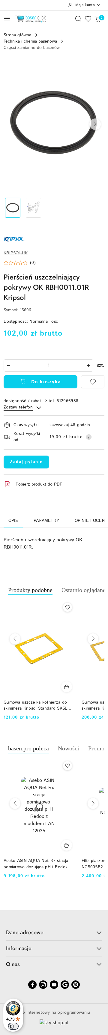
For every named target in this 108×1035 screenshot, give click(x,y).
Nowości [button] (68, 748)
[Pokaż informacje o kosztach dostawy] (89, 437)
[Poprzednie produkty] (15, 639)
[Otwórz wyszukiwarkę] (78, 18)
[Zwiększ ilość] (88, 365)
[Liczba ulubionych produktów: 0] (88, 18)
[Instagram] (43, 984)
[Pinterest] (75, 984)
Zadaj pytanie (26, 462)
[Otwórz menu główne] (7, 18)
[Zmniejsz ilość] (8, 365)
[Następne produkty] (93, 639)
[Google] (65, 984)
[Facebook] (32, 984)
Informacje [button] (19, 948)
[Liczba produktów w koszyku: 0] (97, 18)
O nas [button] (13, 964)
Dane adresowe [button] (25, 932)
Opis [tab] (13, 521)
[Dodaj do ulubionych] (92, 381)
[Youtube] (54, 984)
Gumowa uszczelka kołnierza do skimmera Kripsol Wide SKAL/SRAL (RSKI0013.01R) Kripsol (44, 705)
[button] (95, 124)
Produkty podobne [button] (30, 590)
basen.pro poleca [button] (28, 748)
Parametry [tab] (46, 521)
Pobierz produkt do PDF (39, 484)
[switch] (13, 1026)
